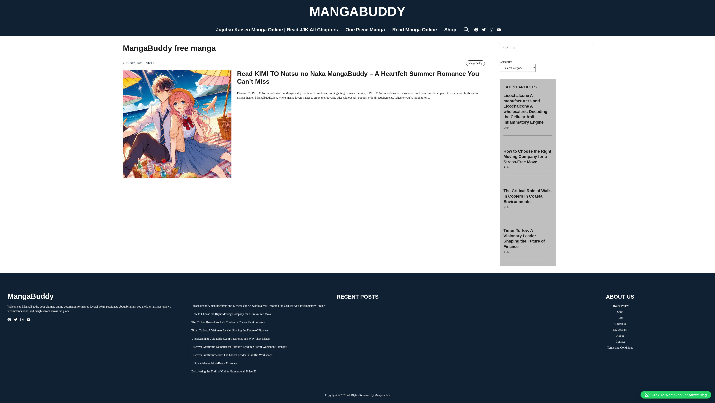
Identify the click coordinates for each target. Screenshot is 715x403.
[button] (466, 29)
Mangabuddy (382, 395)
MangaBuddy (357, 11)
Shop (450, 29)
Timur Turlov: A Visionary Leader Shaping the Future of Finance (229, 330)
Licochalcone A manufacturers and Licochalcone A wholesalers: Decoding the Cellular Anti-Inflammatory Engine (258, 305)
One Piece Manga (365, 29)
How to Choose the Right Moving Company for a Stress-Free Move (527, 156)
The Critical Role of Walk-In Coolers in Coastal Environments (527, 196)
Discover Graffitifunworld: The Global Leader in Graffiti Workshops (231, 355)
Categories (506, 61)
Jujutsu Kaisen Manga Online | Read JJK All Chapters (277, 29)
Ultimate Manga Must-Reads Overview (214, 363)
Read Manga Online (414, 29)
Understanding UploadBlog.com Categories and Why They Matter (230, 338)
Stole (150, 63)
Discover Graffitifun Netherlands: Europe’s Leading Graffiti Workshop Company (239, 346)
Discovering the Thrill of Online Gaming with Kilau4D (223, 371)
